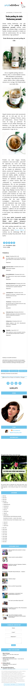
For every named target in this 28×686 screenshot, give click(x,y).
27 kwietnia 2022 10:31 (18, 292)
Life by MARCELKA (10, 274)
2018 (3, 533)
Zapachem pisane (10, 266)
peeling (8, 247)
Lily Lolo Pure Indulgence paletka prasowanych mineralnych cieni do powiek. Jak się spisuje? (17, 616)
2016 (3, 536)
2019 (3, 531)
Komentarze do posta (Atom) (11, 373)
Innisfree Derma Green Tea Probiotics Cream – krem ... (14, 519)
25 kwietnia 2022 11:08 (14, 256)
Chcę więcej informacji (10, 684)
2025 (3, 496)
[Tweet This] (7, 242)
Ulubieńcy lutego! (11, 578)
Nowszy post (5, 370)
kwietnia (5, 514)
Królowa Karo (9, 321)
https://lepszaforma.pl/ (10, 283)
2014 (3, 539)
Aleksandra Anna (9, 312)
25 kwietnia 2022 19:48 (20, 283)
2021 (3, 527)
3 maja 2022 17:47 (15, 330)
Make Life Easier (6, 653)
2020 (3, 529)
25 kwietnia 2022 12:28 (19, 266)
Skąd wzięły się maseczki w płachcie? (10, 664)
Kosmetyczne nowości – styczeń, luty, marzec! (12, 518)
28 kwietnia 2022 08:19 (18, 312)
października (6, 504)
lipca (5, 509)
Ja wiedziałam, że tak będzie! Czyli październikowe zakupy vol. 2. (15, 594)
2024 (3, 497)
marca (5, 522)
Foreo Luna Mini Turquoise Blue (14, 586)
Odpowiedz (8, 262)
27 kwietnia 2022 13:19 (16, 301)
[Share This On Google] (14, 242)
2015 (3, 538)
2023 (3, 499)
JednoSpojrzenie (9, 292)
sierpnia (5, 507)
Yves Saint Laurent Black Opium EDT (15, 600)
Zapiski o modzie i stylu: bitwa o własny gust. (11, 654)
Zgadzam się (21, 684)
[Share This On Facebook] (4, 242)
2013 (3, 541)
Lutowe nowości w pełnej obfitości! (15, 557)
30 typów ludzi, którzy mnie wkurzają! (10, 454)
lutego (5, 523)
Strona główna (14, 370)
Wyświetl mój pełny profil (15, 432)
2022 (3, 501)
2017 (3, 534)
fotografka (8, 330)
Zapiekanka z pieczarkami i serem (9, 668)
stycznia (5, 525)
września (5, 506)
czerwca (5, 511)
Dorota (7, 256)
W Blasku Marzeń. (6, 663)
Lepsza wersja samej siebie (8, 657)
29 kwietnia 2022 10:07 (17, 321)
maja (5, 513)
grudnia (5, 502)
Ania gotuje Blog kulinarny (8, 667)
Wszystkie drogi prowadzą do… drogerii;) (16, 571)
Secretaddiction (16, 430)
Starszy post (23, 370)
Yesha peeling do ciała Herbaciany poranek (12, 516)
